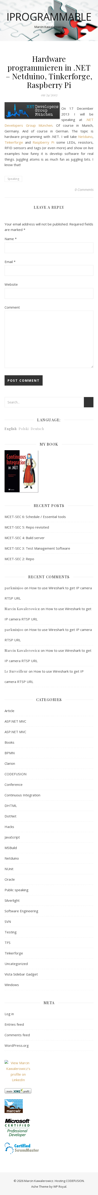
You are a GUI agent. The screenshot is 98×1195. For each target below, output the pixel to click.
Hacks (9, 826)
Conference (14, 784)
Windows (12, 984)
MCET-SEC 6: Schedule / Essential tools (35, 516)
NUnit (9, 868)
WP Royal (59, 1186)
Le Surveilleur (16, 671)
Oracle (10, 879)
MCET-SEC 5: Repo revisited (27, 527)
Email (10, 261)
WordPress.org (17, 1045)
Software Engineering (21, 911)
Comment (12, 307)
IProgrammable (49, 16)
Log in (9, 1013)
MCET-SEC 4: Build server (25, 537)
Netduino (85, 136)
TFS (7, 942)
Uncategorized (16, 963)
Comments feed (17, 1035)
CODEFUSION (15, 774)
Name (11, 238)
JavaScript (12, 837)
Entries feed (14, 1024)
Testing (11, 932)
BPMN (10, 753)
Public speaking (16, 890)
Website (11, 284)
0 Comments (84, 189)
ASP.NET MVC (15, 721)
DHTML (11, 805)
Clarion (10, 763)
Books (9, 742)
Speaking (13, 179)
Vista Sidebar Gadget (21, 974)
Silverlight (12, 900)
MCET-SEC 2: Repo (19, 558)
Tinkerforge (14, 142)
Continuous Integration (22, 795)
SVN (8, 921)
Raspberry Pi (43, 142)
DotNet (10, 816)
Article (9, 710)
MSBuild (11, 847)
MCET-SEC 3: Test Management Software (37, 548)
